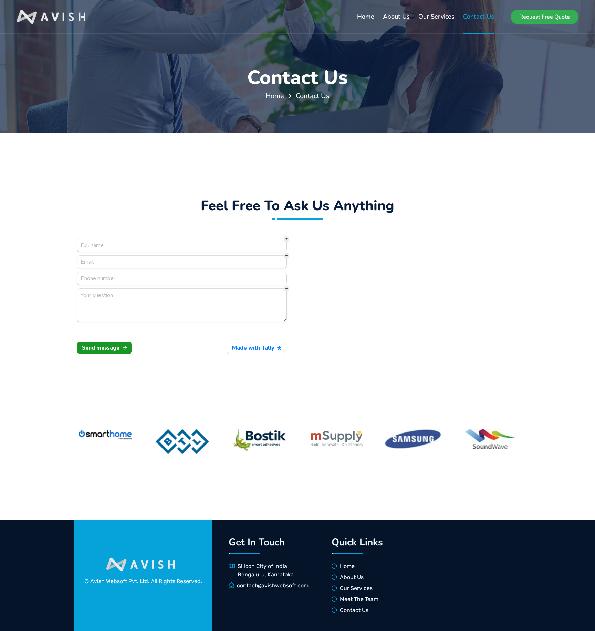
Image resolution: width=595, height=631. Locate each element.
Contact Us (478, 16)
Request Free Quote (544, 17)
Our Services (436, 16)
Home (365, 16)
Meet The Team (359, 599)
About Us (396, 16)
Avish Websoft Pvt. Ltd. (119, 581)
